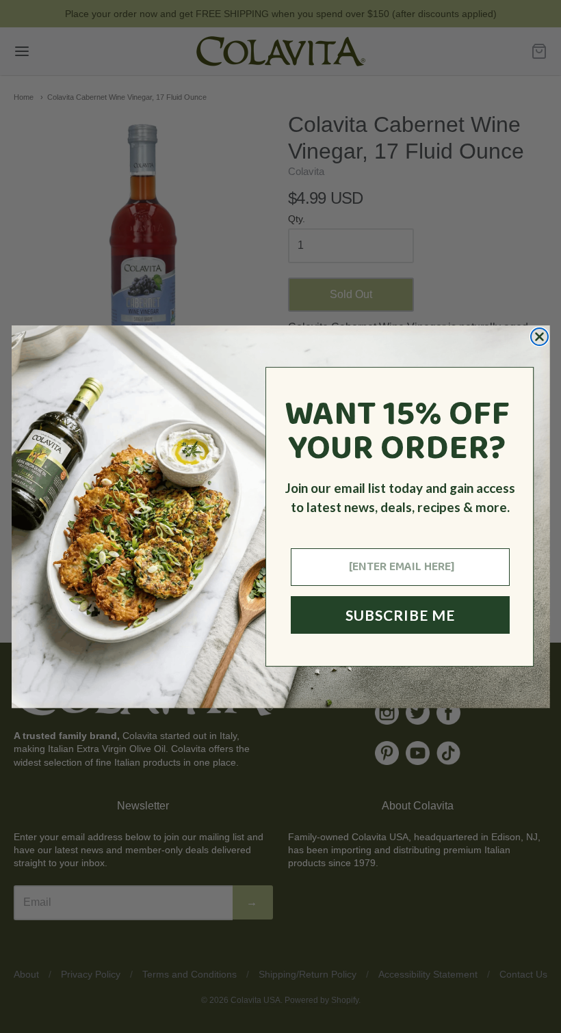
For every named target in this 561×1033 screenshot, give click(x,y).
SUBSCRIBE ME (400, 614)
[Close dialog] (539, 336)
